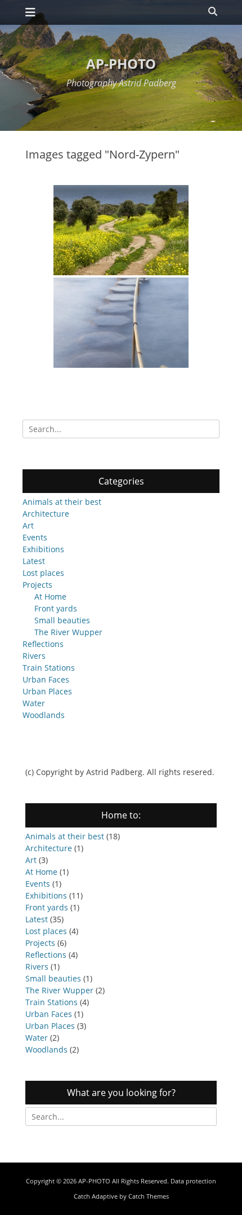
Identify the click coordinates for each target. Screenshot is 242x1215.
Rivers (34, 655)
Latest (34, 561)
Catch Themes (148, 1196)
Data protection (193, 1181)
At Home (50, 596)
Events (35, 537)
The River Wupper (68, 632)
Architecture (46, 513)
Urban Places (47, 691)
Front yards (55, 608)
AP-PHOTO (121, 63)
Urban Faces (46, 679)
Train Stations (49, 667)
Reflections (43, 644)
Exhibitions (43, 549)
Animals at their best (62, 501)
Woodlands (44, 715)
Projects (37, 584)
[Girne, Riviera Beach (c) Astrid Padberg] (121, 323)
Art (28, 525)
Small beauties (62, 620)
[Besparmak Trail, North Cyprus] (121, 230)
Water (34, 703)
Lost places (43, 572)
